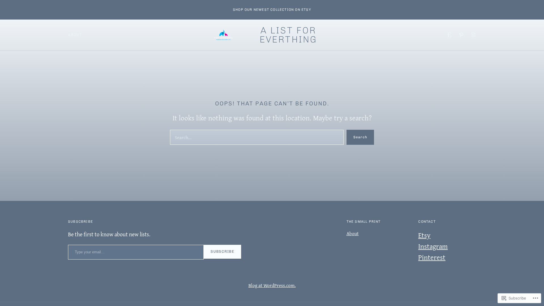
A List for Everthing (288, 35)
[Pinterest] (461, 35)
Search (360, 137)
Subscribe (222, 251)
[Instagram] (473, 35)
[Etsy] (449, 35)
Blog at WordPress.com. (272, 285)
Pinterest (431, 257)
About (75, 35)
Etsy (424, 235)
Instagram (433, 246)
